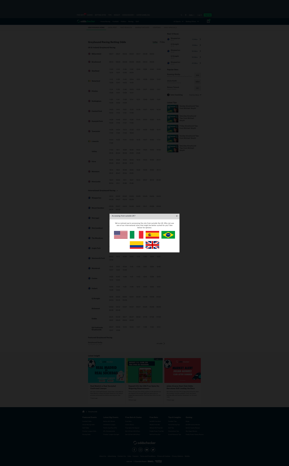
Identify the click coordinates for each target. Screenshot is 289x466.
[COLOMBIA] (136, 248)
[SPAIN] (152, 238)
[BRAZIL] (168, 238)
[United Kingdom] (152, 248)
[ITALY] (136, 238)
